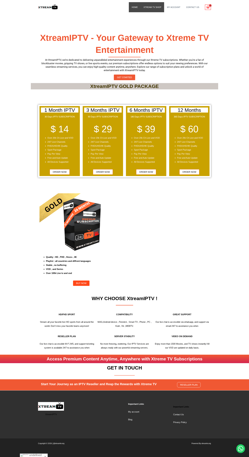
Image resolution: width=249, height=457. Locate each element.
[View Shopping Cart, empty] (208, 7)
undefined (35, 455)
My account (133, 412)
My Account (173, 7)
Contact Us (192, 7)
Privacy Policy (180, 422)
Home (135, 7)
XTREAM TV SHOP (152, 7)
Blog (130, 419)
